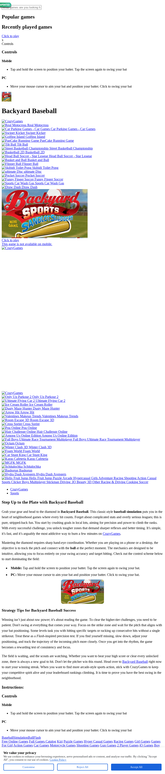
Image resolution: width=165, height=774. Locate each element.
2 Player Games (128, 745)
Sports (14, 493)
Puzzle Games (73, 741)
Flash (37, 737)
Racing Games (124, 741)
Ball (31, 737)
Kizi (60, 741)
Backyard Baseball (135, 661)
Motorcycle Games (63, 745)
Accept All (136, 767)
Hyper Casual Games (98, 741)
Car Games (41, 745)
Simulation (20, 737)
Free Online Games (15, 741)
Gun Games (108, 745)
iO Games (146, 745)
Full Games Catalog (42, 741)
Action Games (23, 745)
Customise (29, 767)
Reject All (82, 767)
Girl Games (142, 741)
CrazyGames (19, 489)
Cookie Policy (58, 759)
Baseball (7, 737)
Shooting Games (87, 745)
